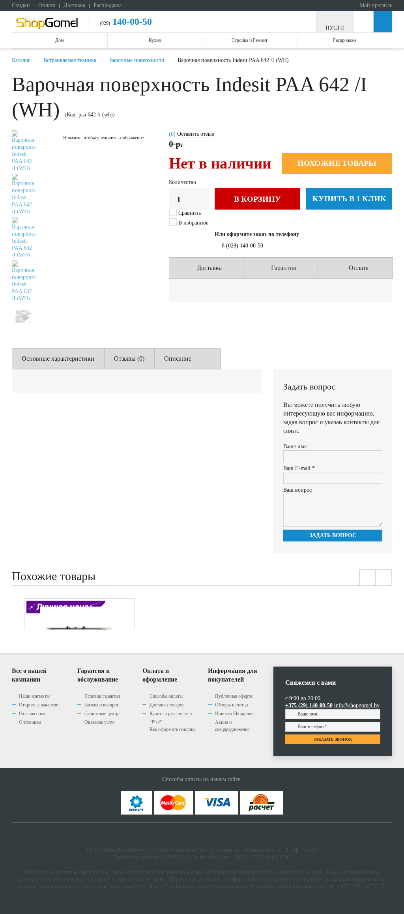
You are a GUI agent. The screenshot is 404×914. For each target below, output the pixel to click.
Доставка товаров (167, 705)
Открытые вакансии (38, 705)
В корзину (257, 199)
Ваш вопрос (297, 490)
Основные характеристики (58, 358)
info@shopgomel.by (357, 705)
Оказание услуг (99, 722)
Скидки (21, 5)
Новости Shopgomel (234, 713)
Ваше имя (295, 447)
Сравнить (189, 213)
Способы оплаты (166, 696)
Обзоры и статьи (231, 705)
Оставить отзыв (195, 134)
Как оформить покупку (173, 729)
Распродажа (108, 5)
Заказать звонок (333, 739)
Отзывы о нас (32, 713)
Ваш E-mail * (299, 468)
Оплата (46, 5)
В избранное (192, 223)
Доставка (74, 5)
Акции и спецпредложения (232, 725)
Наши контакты (34, 696)
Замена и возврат (101, 705)
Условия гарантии (102, 696)
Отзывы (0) (129, 358)
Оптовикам (30, 722)
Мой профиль (375, 5)
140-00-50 (131, 22)
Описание (177, 358)
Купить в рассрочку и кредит (171, 717)
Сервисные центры (103, 713)
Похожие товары (336, 163)
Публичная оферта (233, 696)
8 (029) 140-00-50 (242, 246)
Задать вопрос (332, 535)
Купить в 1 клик (349, 198)
